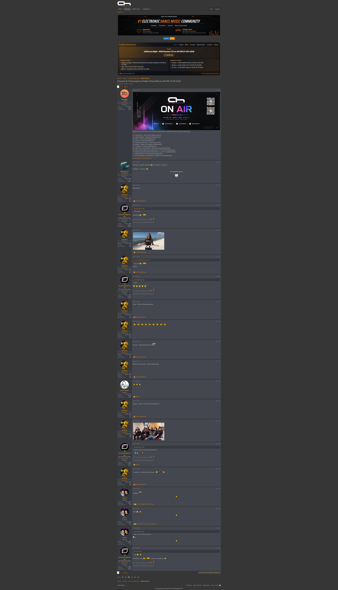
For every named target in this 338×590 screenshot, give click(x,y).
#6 (219, 256)
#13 (219, 401)
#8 (219, 301)
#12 (219, 381)
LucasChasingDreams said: (141, 260)
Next (125, 87)
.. (176, 176)
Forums (127, 9)
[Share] (217, 90)
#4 (219, 205)
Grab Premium (138, 158)
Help (212, 585)
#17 (219, 488)
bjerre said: (137, 551)
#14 (219, 420)
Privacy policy (206, 585)
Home (120, 9)
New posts (120, 12)
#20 (219, 548)
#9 (219, 321)
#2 (219, 162)
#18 (219, 508)
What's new (135, 9)
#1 (219, 90)
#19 (219, 528)
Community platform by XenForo (169, 588)
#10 (219, 341)
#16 (219, 468)
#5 (219, 230)
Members (146, 9)
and (145, 504)
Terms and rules (197, 585)
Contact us (189, 585)
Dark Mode (122, 585)
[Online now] (124, 212)
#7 (219, 276)
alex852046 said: (138, 208)
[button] (140, 9)
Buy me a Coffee (146, 158)
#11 (219, 361)
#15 (219, 443)
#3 (219, 185)
